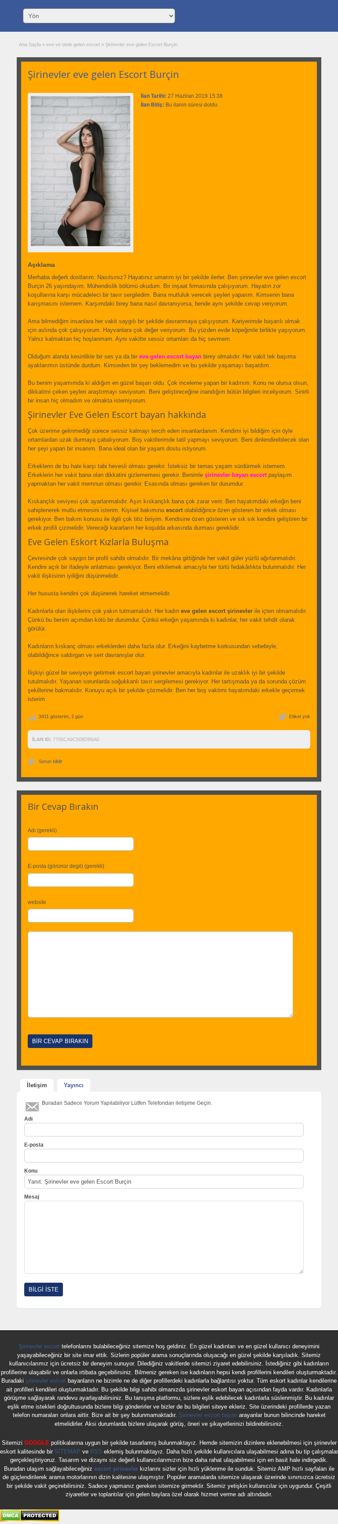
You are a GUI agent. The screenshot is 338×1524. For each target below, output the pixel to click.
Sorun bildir (50, 761)
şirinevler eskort (46, 1380)
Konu (30, 1171)
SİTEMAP (68, 1451)
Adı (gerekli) (42, 830)
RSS (96, 1451)
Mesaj (31, 1197)
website (37, 902)
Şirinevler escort (39, 1346)
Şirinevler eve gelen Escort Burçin (103, 74)
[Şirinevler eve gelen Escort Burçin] (80, 171)
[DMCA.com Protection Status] (29, 1520)
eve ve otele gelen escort (73, 44)
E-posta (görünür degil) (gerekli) (66, 866)
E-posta (34, 1145)
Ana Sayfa (30, 44)
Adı (28, 1119)
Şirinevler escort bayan (208, 1415)
